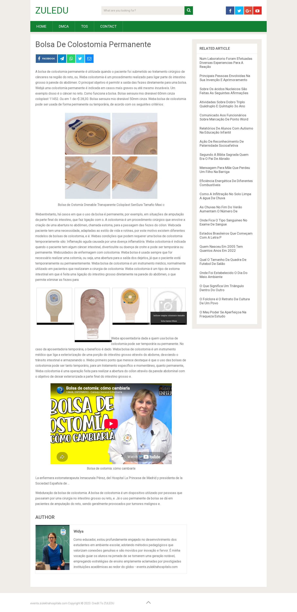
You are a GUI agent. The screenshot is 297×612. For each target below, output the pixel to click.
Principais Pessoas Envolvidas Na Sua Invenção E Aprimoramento (225, 78)
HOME (41, 26)
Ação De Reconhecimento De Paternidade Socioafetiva (222, 143)
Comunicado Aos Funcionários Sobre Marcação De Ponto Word (224, 117)
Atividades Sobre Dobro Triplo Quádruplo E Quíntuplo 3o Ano (222, 104)
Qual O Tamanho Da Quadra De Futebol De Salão (223, 262)
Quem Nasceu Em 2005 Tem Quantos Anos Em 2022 (221, 248)
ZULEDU (51, 10)
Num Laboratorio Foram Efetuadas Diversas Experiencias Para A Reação (226, 63)
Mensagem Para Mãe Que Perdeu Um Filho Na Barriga (225, 170)
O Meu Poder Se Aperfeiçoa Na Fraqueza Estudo (223, 314)
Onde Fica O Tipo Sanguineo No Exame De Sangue (223, 222)
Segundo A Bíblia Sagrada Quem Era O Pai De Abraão (224, 157)
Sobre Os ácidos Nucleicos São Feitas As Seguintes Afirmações (224, 91)
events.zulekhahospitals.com (48, 603)
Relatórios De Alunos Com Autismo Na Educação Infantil (226, 130)
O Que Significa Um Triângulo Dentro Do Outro (222, 288)
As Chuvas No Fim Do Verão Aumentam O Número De (221, 209)
